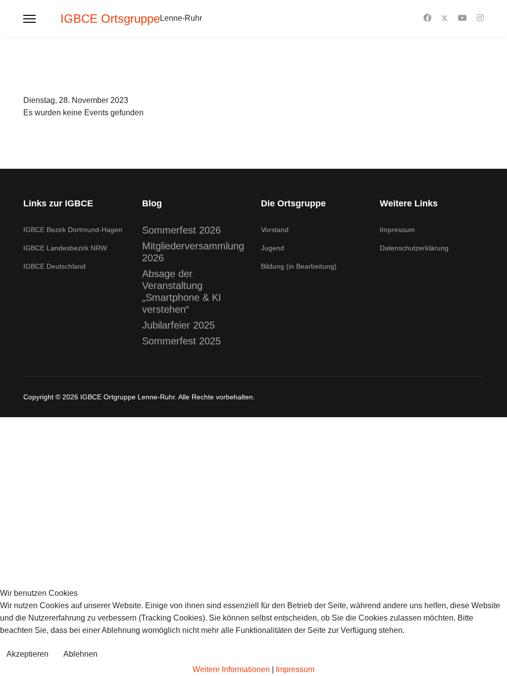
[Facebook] (427, 18)
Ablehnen (80, 654)
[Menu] (29, 18)
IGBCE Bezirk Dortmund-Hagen (72, 230)
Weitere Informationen (231, 669)
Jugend (272, 248)
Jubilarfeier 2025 (178, 325)
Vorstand (275, 230)
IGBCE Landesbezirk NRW (65, 248)
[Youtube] (462, 18)
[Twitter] (444, 18)
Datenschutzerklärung (414, 248)
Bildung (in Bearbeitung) (299, 266)
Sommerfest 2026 (181, 230)
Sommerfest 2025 (181, 341)
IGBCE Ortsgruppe (110, 19)
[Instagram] (480, 18)
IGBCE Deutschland (54, 266)
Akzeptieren (27, 654)
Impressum (397, 230)
